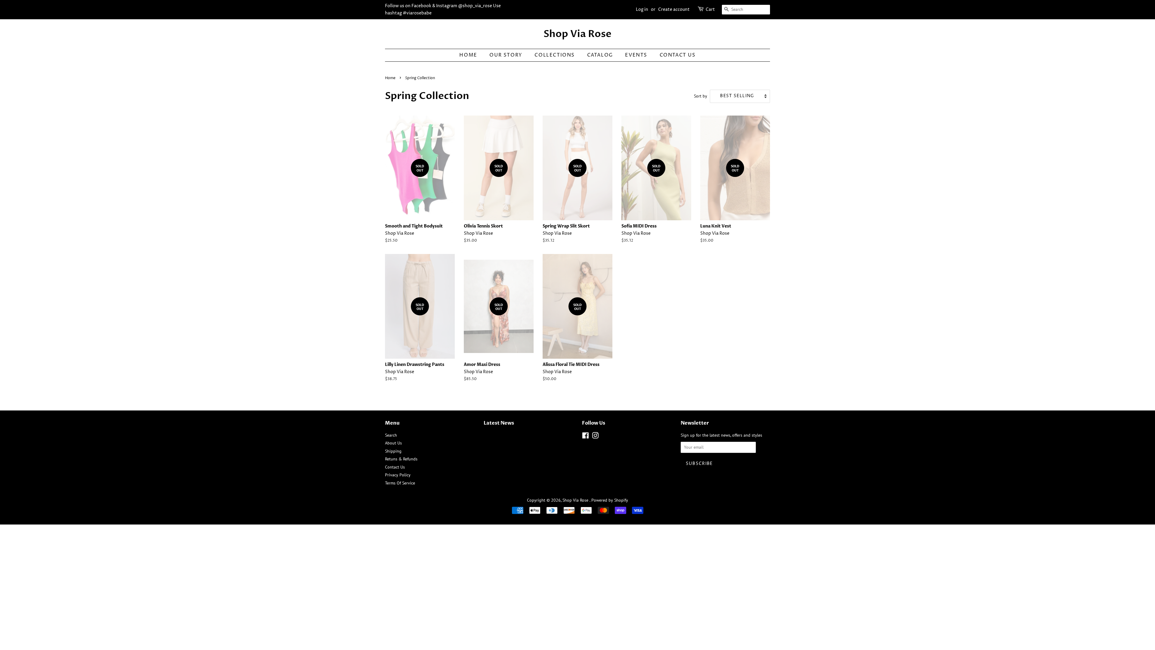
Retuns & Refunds (401, 459)
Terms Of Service (400, 483)
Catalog (600, 55)
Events (636, 55)
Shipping (393, 451)
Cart (710, 9)
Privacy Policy (398, 475)
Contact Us (678, 55)
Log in (642, 9)
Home (468, 55)
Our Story (505, 55)
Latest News (499, 423)
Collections (554, 55)
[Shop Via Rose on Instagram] (595, 436)
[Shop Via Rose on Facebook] (585, 436)
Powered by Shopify (609, 500)
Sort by (700, 96)
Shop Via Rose (577, 34)
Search (391, 435)
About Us (393, 443)
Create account (674, 9)
